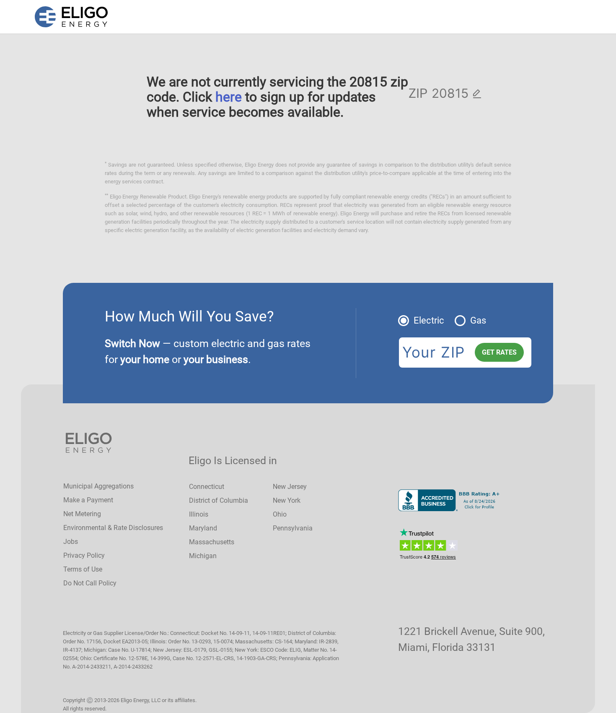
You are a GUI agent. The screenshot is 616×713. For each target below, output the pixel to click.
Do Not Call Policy (89, 583)
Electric (429, 320)
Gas (478, 320)
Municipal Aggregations (98, 486)
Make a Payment (88, 500)
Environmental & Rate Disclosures (113, 528)
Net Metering (82, 514)
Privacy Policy (84, 555)
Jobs (70, 542)
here (228, 97)
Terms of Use (82, 569)
